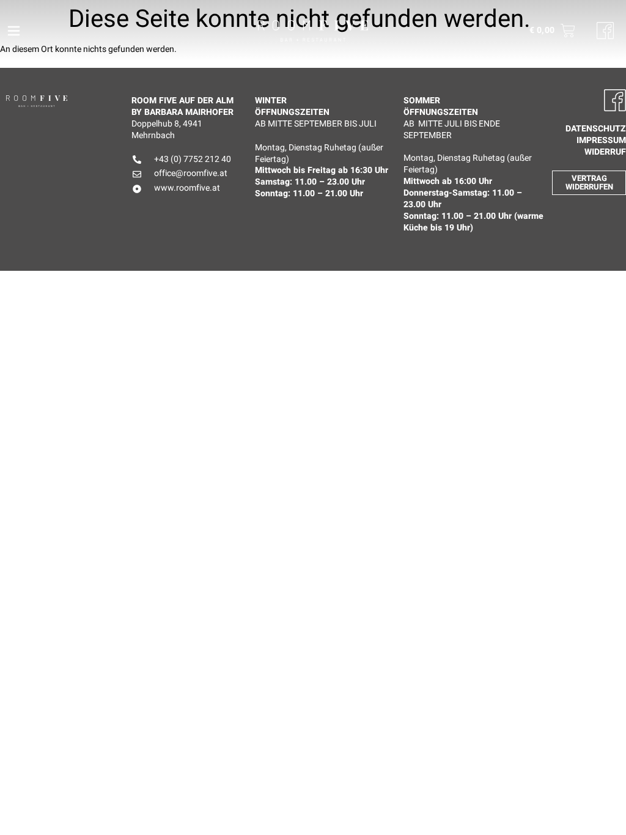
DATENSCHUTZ (595, 129)
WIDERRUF (604, 152)
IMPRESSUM (600, 141)
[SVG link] (313, 31)
